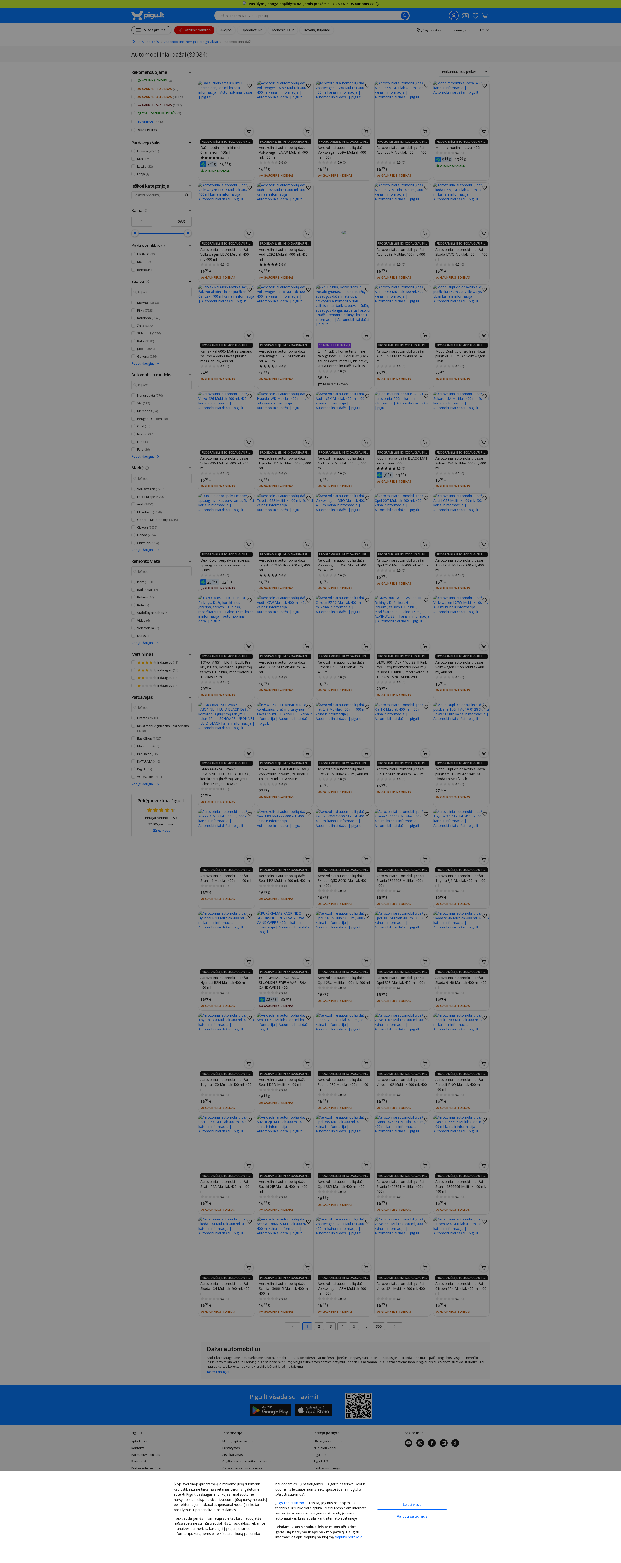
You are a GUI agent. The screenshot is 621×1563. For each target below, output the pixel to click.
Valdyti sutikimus (412, 1516)
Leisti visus (412, 1504)
